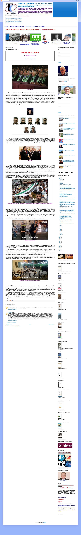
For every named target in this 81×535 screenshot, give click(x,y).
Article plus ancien (51, 324)
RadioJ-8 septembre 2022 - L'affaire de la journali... (67, 209)
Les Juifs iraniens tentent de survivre (65, 184)
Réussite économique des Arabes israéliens (66, 219)
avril (60, 230)
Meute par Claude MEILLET (64, 196)
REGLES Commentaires (19, 26)
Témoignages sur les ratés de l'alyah (69, 123)
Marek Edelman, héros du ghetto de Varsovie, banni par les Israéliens (68, 134)
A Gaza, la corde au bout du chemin (65, 216)
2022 (60, 178)
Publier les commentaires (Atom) (15, 325)
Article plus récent (9, 324)
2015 (60, 243)
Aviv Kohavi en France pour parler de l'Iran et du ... (67, 188)
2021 (60, 236)
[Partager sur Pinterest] (13, 300)
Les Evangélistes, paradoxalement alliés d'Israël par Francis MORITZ (68, 150)
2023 (60, 177)
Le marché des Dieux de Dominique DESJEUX (67, 210)
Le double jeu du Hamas (63, 193)
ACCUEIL (6, 26)
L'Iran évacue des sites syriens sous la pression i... (67, 197)
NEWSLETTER (28, 26)
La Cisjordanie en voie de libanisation (65, 189)
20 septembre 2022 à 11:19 (12, 309)
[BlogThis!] (10, 300)
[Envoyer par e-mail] (9, 300)
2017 (60, 241)
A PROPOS (12, 26)
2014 (60, 245)
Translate (65, 81)
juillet (60, 226)
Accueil (30, 324)
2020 (60, 237)
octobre (61, 182)
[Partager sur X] (11, 300)
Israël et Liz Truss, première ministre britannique (67, 213)
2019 (60, 238)
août (60, 225)
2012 (60, 247)
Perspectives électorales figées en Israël (66, 206)
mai (60, 229)
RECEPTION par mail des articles (39, 26)
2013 (60, 246)
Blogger (44, 522)
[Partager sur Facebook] (12, 300)
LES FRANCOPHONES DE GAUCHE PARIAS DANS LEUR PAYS (68, 129)
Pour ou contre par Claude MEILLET (65, 187)
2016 (60, 242)
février (61, 233)
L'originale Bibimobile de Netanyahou (65, 201)
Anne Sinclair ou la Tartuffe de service (69, 144)
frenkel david (10, 312)
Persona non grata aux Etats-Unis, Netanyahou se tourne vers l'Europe (68, 161)
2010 (60, 250)
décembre (61, 179)
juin (60, 228)
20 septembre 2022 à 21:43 (12, 320)
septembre (61, 183)
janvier (61, 234)
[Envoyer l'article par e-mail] (8, 300)
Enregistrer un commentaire (11, 322)
